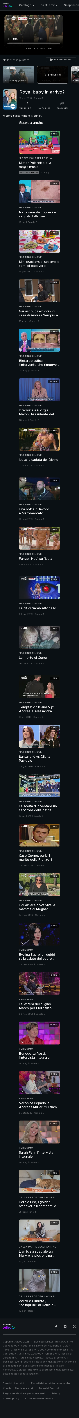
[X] (74, 1326)
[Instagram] (65, 1326)
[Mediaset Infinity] (7, 5)
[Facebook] (56, 1326)
